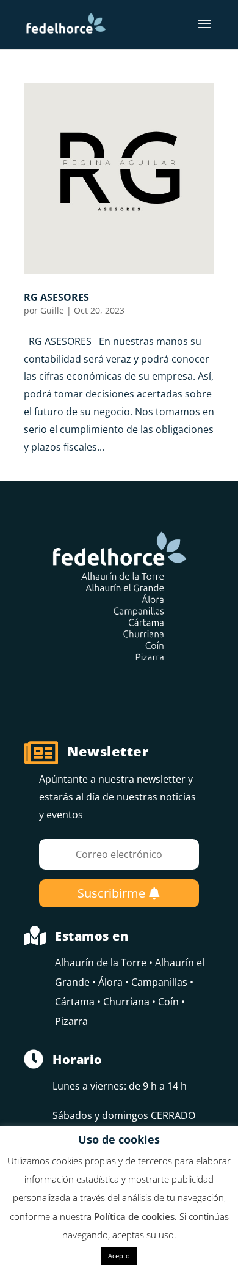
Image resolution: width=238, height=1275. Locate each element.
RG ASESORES (56, 297)
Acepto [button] (119, 1255)
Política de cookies (134, 1216)
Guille (52, 310)
